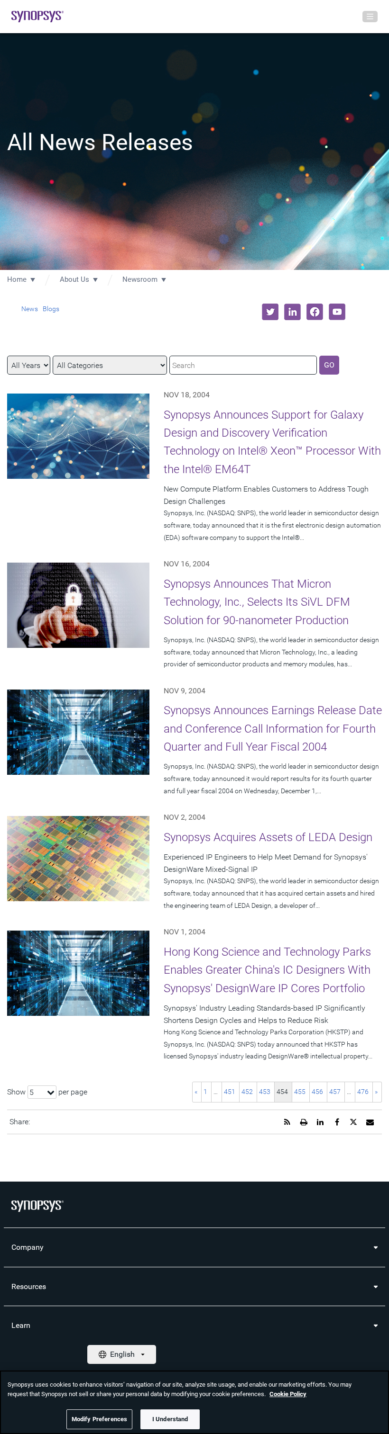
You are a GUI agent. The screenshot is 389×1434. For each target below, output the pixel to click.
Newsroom (139, 279)
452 (247, 1091)
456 (317, 1091)
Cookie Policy (287, 1394)
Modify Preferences (99, 1419)
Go (329, 364)
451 (229, 1091)
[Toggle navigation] (370, 16)
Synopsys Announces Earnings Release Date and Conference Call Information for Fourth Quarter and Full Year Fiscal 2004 (273, 728)
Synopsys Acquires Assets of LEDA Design (268, 837)
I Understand (170, 1419)
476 (363, 1091)
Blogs (51, 309)
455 (300, 1091)
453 (264, 1091)
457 (335, 1091)
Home (17, 279)
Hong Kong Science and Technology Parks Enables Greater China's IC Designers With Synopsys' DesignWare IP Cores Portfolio (267, 970)
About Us (74, 279)
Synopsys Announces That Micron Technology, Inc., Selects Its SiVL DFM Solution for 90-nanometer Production (257, 602)
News (29, 309)
